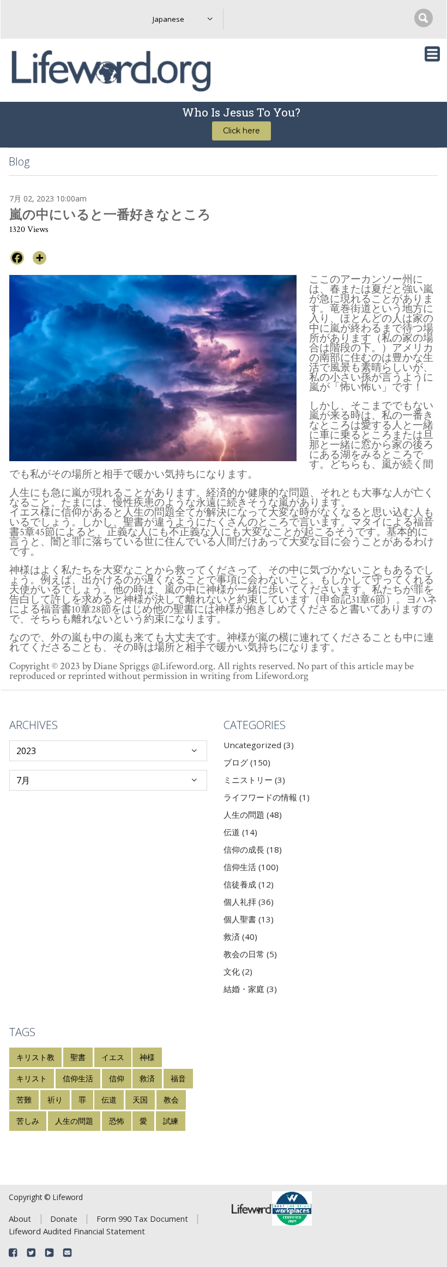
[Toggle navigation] (432, 54)
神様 (147, 1057)
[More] (39, 258)
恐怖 (116, 1121)
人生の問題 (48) (253, 814)
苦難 (24, 1099)
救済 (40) (240, 936)
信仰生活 (78, 1078)
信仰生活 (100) (251, 866)
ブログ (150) (247, 762)
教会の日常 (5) (250, 953)
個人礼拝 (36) (249, 901)
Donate (63, 1218)
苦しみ (27, 1121)
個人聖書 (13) (249, 919)
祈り (55, 1099)
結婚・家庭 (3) (250, 988)
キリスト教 (35, 1057)
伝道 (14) (240, 832)
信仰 (116, 1078)
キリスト (31, 1078)
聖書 (78, 1057)
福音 (178, 1078)
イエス (112, 1057)
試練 (170, 1121)
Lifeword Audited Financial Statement (77, 1231)
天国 (140, 1099)
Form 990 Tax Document (142, 1218)
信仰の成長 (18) (253, 849)
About (20, 1218)
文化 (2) (238, 971)
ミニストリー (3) (254, 779)
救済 (147, 1078)
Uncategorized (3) (259, 744)
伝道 (109, 1099)
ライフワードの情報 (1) (267, 797)
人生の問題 (74, 1121)
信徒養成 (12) (249, 884)
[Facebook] (17, 258)
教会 (171, 1099)
